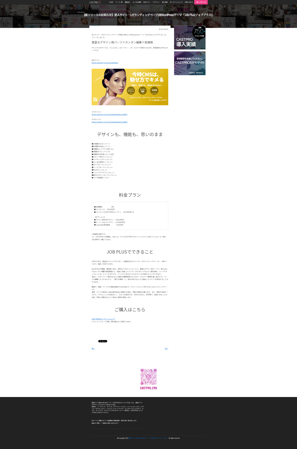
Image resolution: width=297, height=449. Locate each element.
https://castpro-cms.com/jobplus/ (105, 63)
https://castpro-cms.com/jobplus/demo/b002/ (110, 122)
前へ (93, 348)
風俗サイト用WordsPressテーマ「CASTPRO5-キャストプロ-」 (95, 2)
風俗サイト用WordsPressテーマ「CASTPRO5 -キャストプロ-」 (148, 438)
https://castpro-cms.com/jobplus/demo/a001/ (109, 114)
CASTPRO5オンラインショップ (103, 319)
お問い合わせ (111, 423)
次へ (166, 348)
